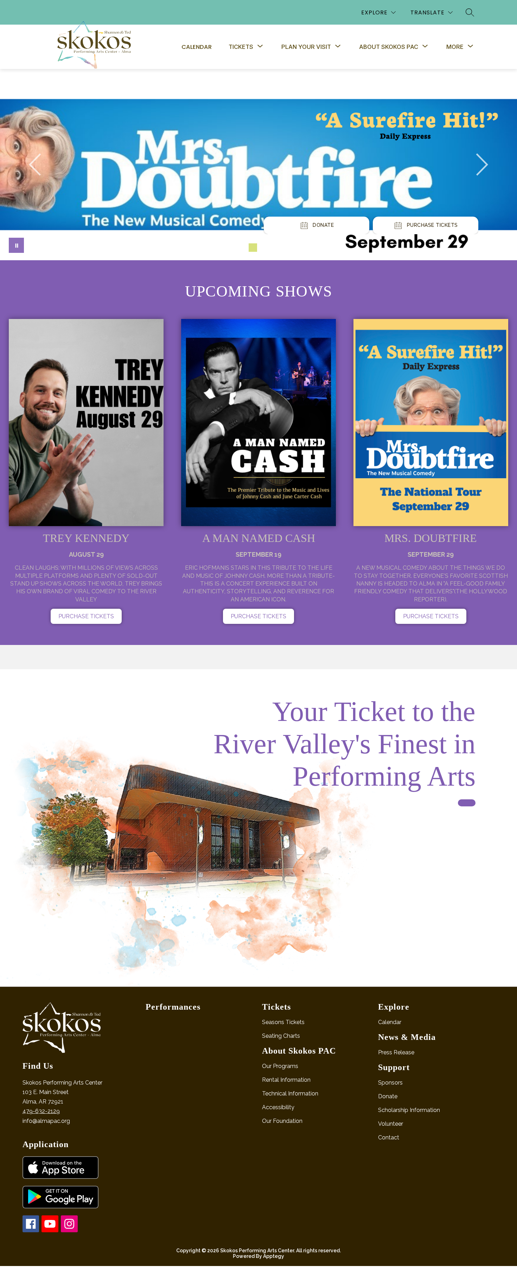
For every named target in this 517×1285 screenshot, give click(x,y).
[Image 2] (253, 247)
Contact (388, 1137)
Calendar (196, 47)
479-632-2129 (41, 1111)
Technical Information (290, 1093)
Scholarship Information (409, 1110)
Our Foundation (282, 1121)
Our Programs (280, 1066)
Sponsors (390, 1082)
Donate (387, 1096)
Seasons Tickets (283, 1022)
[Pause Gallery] (16, 245)
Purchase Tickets (86, 616)
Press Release (396, 1052)
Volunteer (390, 1123)
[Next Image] (482, 164)
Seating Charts (281, 1036)
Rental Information (286, 1079)
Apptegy (273, 1256)
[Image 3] (264, 247)
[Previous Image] (35, 164)
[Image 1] (241, 247)
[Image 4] (275, 247)
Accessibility (278, 1107)
